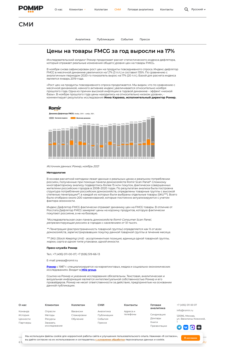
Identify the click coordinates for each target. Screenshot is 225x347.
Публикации (105, 315)
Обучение (77, 318)
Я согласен (190, 338)
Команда (24, 311)
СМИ (117, 9)
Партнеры (25, 322)
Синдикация (158, 314)
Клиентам (76, 9)
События (103, 318)
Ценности (25, 318)
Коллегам (101, 9)
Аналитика (104, 311)
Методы (50, 315)
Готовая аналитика (140, 9)
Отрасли (50, 311)
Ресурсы (50, 318)
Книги (154, 322)
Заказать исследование (54, 324)
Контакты (166, 9)
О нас (58, 9)
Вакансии (77, 311)
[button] (186, 9)
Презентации (158, 325)
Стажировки (79, 315)
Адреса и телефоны (130, 313)
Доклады (155, 318)
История (24, 315)
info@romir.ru (185, 310)
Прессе (102, 322)
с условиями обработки (110, 339)
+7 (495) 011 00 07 (187, 304)
